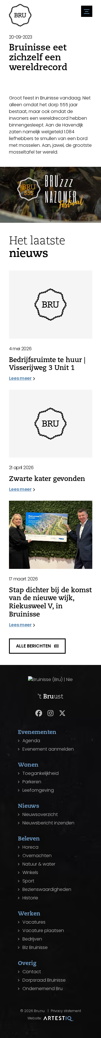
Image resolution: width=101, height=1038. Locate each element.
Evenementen (37, 732)
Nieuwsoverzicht (40, 814)
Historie (30, 898)
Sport (28, 881)
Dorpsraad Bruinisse (44, 980)
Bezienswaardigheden (46, 889)
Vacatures (33, 922)
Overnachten (37, 855)
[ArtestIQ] (58, 1018)
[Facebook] (38, 713)
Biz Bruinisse (35, 947)
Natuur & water (38, 864)
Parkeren (31, 781)
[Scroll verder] (50, 215)
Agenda (31, 740)
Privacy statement (66, 1010)
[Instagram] (50, 713)
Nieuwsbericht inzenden (48, 823)
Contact (31, 971)
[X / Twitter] (62, 713)
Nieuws (28, 805)
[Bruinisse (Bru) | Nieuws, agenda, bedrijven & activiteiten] (20, 15)
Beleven (29, 838)
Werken (29, 913)
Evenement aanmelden (48, 749)
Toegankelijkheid (40, 773)
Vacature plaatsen (43, 930)
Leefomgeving (38, 790)
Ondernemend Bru (42, 988)
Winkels (30, 872)
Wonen (28, 764)
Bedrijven (32, 939)
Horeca (30, 847)
